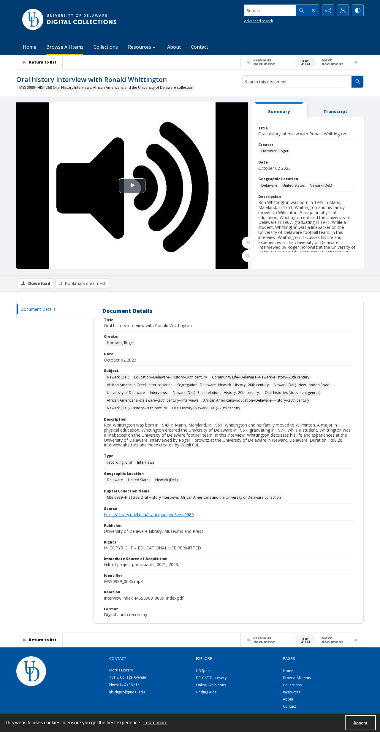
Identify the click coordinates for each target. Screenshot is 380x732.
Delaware (269, 185)
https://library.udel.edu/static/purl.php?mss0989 (149, 514)
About (174, 47)
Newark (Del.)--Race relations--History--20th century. (216, 392)
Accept (360, 722)
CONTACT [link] (117, 658)
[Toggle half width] (248, 256)
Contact (199, 47)
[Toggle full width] (248, 242)
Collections (106, 47)
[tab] (279, 110)
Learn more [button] (155, 722)
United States (293, 185)
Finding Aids (206, 692)
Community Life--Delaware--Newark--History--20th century (260, 377)
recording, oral (119, 462)
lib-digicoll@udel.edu (127, 692)
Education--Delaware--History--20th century (170, 377)
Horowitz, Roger (275, 150)
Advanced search (258, 20)
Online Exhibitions (211, 684)
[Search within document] (357, 82)
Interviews (145, 462)
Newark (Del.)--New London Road (302, 384)
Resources (291, 692)
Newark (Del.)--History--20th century (137, 408)
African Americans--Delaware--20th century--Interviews (152, 400)
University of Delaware (126, 392)
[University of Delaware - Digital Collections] (69, 19)
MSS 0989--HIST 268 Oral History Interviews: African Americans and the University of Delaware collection (106, 87)
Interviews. (159, 392)
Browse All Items (64, 47)
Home (29, 47)
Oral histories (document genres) (292, 392)
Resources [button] (139, 47)
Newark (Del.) (321, 185)
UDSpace (203, 670)
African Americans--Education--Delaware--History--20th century (256, 400)
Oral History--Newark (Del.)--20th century (206, 408)
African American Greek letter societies (139, 384)
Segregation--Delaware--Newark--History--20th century (223, 384)
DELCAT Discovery (211, 677)
